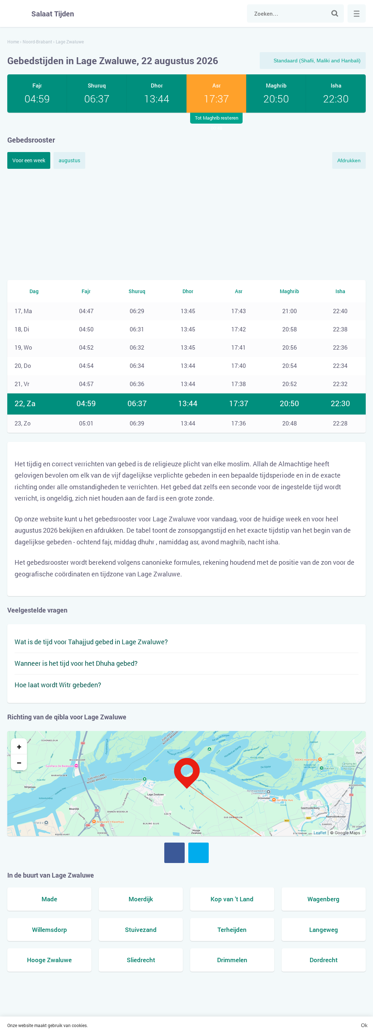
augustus (69, 160)
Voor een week (28, 160)
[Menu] (357, 13)
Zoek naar (335, 13)
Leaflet (320, 832)
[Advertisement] (186, 223)
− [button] (19, 762)
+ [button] (19, 746)
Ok (364, 1025)
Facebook (174, 853)
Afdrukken (349, 160)
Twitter (198, 853)
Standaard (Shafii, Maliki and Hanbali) (317, 60)
